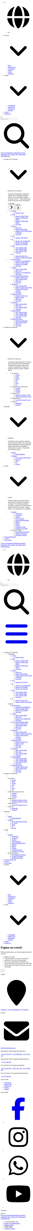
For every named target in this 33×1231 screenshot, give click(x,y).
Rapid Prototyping (17, 319)
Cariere (6, 112)
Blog (9, 65)
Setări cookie (8, 1227)
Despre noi (7, 114)
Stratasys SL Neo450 (21, 244)
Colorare (17, 391)
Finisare (17, 390)
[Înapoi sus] (2, 970)
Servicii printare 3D (10, 537)
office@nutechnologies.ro (8, 1048)
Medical (17, 522)
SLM (13, 246)
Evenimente (11, 69)
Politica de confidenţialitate (12, 1223)
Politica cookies (8, 1225)
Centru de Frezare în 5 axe (23, 400)
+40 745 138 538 (6, 1068)
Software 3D (8, 1084)
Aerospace (18, 515)
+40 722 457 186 (17, 1068)
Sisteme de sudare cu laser (23, 395)
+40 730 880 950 (17, 1054)
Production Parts (16, 294)
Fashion (17, 525)
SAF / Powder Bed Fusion (23, 457)
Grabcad (17, 405)
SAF (13, 236)
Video (10, 72)
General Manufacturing (22, 520)
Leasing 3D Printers (21, 533)
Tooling (14, 267)
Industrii (14, 512)
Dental (17, 523)
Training (10, 110)
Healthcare (15, 284)
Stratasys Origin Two (21, 256)
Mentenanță (11, 109)
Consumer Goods (20, 527)
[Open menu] (16, 649)
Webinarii (11, 74)
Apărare (17, 517)
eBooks (10, 70)
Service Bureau (19, 518)
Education (15, 302)
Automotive (18, 513)
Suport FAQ (11, 107)
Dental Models (16, 311)
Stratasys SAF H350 (21, 238)
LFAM (14, 211)
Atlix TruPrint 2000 (21, 249)
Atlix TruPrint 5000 (21, 269)
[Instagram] (18, 1150)
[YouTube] (18, 1207)
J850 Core (18, 228)
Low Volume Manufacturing (20, 276)
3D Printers (7, 1082)
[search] (1, 583)
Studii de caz (11, 67)
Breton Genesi (19, 213)
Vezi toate (18, 224)
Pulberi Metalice (20, 454)
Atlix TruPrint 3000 (21, 251)
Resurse (6, 1087)
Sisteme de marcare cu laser (23, 396)
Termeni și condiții (9, 1228)
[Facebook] (18, 1122)
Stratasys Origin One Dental (23, 257)
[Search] (1, 117)
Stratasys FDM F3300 (21, 216)
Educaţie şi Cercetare (21, 528)
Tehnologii (11, 204)
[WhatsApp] (18, 1179)
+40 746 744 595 (6, 1054)
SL (12, 239)
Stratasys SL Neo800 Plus (22, 241)
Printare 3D (7, 1086)
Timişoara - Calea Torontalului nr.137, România (14, 1009)
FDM (13, 214)
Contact (6, 538)
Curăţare (17, 388)
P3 (12, 254)
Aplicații (18, 205)
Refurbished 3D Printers (22, 532)
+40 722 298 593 (6, 1062)
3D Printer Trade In (21, 535)
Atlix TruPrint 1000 (21, 248)
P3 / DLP (18, 459)
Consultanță (11, 105)
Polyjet (14, 226)
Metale (14, 452)
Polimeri (14, 456)
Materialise (18, 403)
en (8, 32)
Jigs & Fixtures (16, 259)
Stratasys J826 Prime (21, 229)
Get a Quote (7, 863)
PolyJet (17, 464)
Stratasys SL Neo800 (21, 243)
